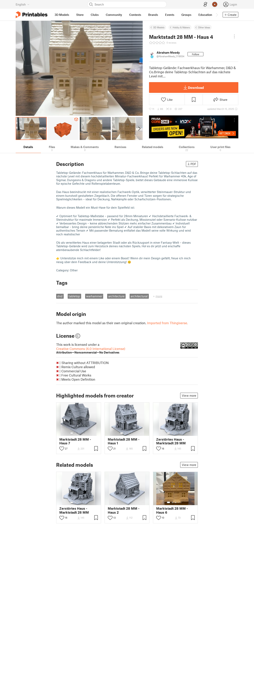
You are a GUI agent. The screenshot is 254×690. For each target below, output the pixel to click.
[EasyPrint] (205, 4)
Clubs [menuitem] (95, 14)
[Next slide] (139, 128)
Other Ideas (204, 27)
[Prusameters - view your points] (214, 4)
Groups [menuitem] (186, 14)
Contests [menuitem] (135, 14)
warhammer (94, 296)
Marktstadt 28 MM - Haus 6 (172, 510)
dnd (60, 296)
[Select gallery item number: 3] (79, 433)
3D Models (159, 27)
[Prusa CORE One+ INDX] (193, 126)
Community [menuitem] (114, 14)
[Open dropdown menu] (234, 36)
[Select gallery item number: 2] (75, 433)
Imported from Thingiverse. (167, 323)
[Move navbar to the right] (216, 15)
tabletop (74, 296)
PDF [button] (193, 164)
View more (189, 395)
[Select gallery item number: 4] (82, 433)
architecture (116, 296)
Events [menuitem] (169, 14)
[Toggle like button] (61, 448)
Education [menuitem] (205, 14)
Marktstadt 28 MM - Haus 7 (75, 441)
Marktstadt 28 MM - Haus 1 (124, 441)
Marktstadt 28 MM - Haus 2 (124, 510)
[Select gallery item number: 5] (85, 433)
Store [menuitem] (80, 14)
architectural (139, 296)
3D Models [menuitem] (62, 14)
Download (196, 87)
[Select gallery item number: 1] (71, 433)
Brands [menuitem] (153, 14)
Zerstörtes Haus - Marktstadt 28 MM (171, 441)
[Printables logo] (31, 14)
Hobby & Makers (181, 27)
